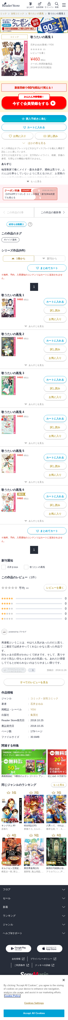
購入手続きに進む (36, 118)
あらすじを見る (36, 326)
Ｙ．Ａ (59, 829)
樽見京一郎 (6, 871)
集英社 (34, 714)
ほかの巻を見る (37, 143)
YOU (51, 44)
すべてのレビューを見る (34, 682)
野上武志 (17, 871)
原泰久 (4, 829)
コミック (14, 37)
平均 (22, 587)
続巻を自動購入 (16, 224)
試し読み (53, 136)
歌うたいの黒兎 (36, 13)
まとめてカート (49, 268)
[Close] (64, 980)
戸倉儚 (63, 871)
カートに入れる (36, 127)
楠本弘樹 (50, 829)
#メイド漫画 (10, 239)
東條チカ (28, 829)
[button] (44, 965)
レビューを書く (38, 53)
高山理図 (36, 871)
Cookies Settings (34, 1003)
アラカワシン (52, 871)
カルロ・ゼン (40, 829)
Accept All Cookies (34, 1013)
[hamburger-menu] (64, 5)
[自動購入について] (30, 224)
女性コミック (17, 13)
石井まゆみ (12, 567)
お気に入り (19, 136)
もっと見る (36, 181)
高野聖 (27, 871)
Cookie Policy (12, 995)
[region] (34, 997)
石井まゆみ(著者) (38, 44)
